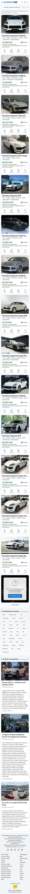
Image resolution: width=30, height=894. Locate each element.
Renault (21, 877)
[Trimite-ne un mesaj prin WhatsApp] (8, 850)
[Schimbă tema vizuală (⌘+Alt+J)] (28, 2)
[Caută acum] (23, 7)
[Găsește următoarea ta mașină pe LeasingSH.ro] (10, 2)
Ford (21, 869)
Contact (3, 862)
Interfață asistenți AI (6, 869)
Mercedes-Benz (23, 858)
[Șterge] (21, 7)
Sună (5, 52)
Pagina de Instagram (6, 873)
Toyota (21, 864)
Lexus (21, 875)
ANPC (2, 879)
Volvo (21, 868)
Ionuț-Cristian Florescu (15, 886)
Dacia (21, 879)
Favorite (25, 52)
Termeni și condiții (5, 864)
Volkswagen (23, 862)
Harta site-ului (4, 868)
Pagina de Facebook (6, 871)
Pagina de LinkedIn (5, 875)
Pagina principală (5, 856)
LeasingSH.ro (18, 890)
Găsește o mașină (5, 858)
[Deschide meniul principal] (2, 2)
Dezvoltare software (6, 877)
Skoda (21, 871)
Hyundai (22, 873)
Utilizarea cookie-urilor (6, 866)
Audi (21, 860)
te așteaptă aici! (20, 846)
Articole (3, 860)
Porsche (22, 866)
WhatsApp (11, 52)
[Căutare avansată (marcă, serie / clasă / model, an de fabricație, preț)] (27, 7)
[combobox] (13, 7)
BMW (21, 856)
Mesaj (18, 52)
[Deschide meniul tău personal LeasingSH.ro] (25, 2)
